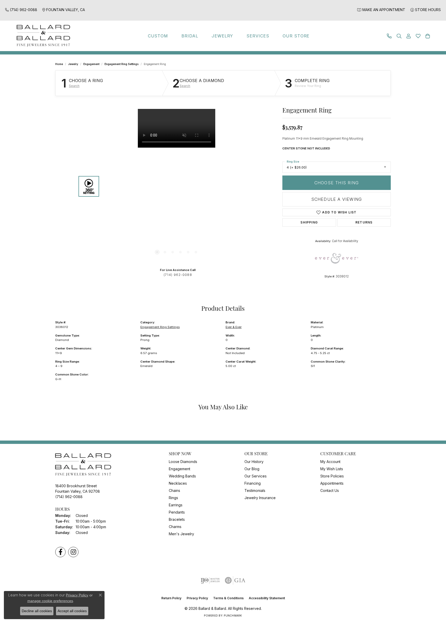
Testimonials (254, 490)
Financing (252, 483)
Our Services (255, 476)
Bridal (189, 35)
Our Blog (251, 469)
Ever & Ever (234, 327)
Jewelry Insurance (260, 498)
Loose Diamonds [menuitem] (183, 461)
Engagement (91, 64)
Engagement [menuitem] (179, 469)
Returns (363, 222)
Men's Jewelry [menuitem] (181, 534)
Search (74, 86)
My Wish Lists (331, 469)
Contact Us (329, 490)
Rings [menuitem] (173, 498)
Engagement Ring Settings (122, 64)
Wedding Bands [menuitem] (182, 476)
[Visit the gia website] (235, 580)
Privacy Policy (197, 598)
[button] (399, 36)
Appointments (332, 483)
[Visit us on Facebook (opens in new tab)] (60, 552)
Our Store (296, 35)
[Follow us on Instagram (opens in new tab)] (73, 552)
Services (257, 35)
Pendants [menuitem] (177, 512)
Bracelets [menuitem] (177, 519)
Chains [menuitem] (174, 490)
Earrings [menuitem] (175, 505)
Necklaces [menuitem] (178, 483)
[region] (176, 186)
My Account (330, 461)
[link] (21, 9)
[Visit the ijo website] (210, 580)
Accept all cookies (72, 611)
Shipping (309, 222)
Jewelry (222, 35)
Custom (158, 35)
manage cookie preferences (50, 601)
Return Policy (171, 598)
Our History (254, 461)
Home (59, 64)
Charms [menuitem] (175, 526)
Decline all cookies (37, 611)
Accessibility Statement (267, 598)
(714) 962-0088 (178, 275)
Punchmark (233, 615)
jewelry (73, 64)
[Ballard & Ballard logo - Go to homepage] (42, 36)
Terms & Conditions (228, 598)
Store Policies (332, 476)
